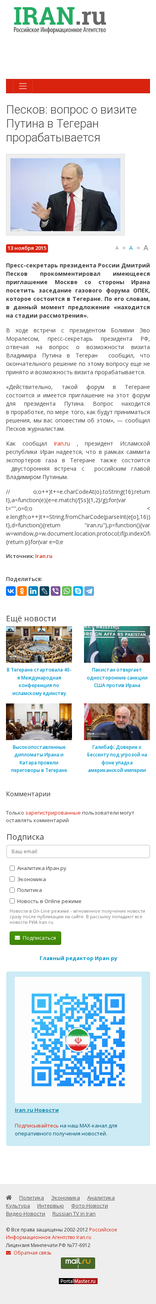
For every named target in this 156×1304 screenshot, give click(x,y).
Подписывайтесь (37, 1125)
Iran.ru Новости (37, 1110)
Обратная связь (32, 1252)
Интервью (50, 1205)
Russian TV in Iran (74, 1213)
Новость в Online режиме (49, 901)
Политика (29, 890)
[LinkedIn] (33, 591)
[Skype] (78, 591)
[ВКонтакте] (11, 591)
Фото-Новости (89, 1205)
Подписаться (39, 937)
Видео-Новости (25, 1213)
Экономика (31, 879)
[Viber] (55, 591)
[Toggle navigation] (23, 86)
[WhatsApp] (67, 591)
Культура (18, 1205)
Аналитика (101, 1197)
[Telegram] (89, 591)
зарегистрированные (53, 812)
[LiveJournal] (44, 591)
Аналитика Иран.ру (41, 868)
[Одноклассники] (22, 591)
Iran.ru (62, 443)
